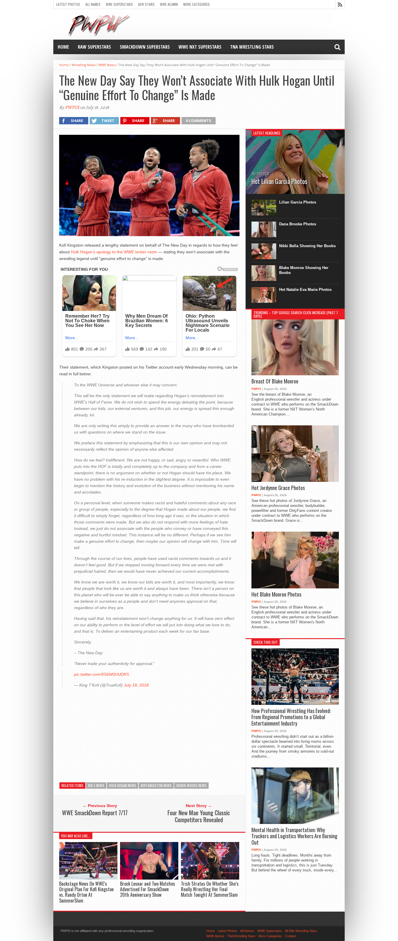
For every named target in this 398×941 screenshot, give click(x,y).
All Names (93, 4)
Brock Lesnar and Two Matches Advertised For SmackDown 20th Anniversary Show (147, 889)
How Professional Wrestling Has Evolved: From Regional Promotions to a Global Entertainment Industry (291, 717)
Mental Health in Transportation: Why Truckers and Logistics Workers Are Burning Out (294, 836)
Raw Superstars (94, 47)
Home (63, 47)
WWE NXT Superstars (200, 47)
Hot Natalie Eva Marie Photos (305, 289)
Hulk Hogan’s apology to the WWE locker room (114, 252)
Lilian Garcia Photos (297, 202)
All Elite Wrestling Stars (301, 931)
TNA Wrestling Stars (252, 47)
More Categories (196, 4)
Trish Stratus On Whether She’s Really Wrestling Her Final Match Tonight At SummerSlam (210, 889)
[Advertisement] (149, 733)
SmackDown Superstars (145, 47)
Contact (290, 936)
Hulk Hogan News (122, 785)
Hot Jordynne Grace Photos (278, 488)
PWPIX (72, 107)
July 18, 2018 (136, 685)
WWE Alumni (169, 4)
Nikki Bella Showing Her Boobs (307, 246)
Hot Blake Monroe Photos (276, 594)
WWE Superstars (119, 4)
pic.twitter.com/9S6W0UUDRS (101, 674)
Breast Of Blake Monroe (274, 381)
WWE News (106, 65)
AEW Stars (146, 4)
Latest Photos (68, 4)
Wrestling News (84, 65)
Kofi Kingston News (156, 785)
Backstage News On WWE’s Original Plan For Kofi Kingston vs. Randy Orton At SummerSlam (86, 892)
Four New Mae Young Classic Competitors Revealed (199, 816)
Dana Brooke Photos (297, 224)
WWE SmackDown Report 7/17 (95, 812)
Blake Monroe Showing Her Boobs (303, 270)
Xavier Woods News (191, 785)
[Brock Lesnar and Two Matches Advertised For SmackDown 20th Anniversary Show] (149, 877)
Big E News (96, 785)
